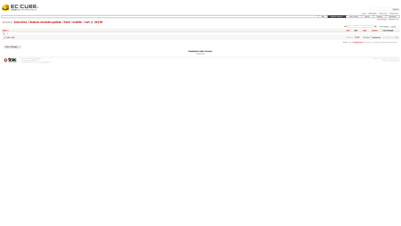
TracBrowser (357, 42)
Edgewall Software (30, 60)
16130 (98, 22)
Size (348, 30)
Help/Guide (372, 13)
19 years (366, 37)
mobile (77, 22)
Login (364, 13)
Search (367, 16)
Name (5, 30)
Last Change (381, 19)
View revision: (385, 26)
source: (7, 22)
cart (87, 22)
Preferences (394, 13)
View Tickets (353, 16)
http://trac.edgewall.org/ (390, 60)
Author (375, 30)
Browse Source (337, 16)
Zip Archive (200, 54)
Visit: (345, 26)
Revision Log (393, 19)
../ (7, 33)
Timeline (379, 16)
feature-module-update (45, 22)
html (67, 22)
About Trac (383, 13)
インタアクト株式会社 (42, 62)
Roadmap (392, 16)
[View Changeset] (360, 37)
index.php (10, 37)
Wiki (322, 16)
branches (20, 22)
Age (364, 30)
